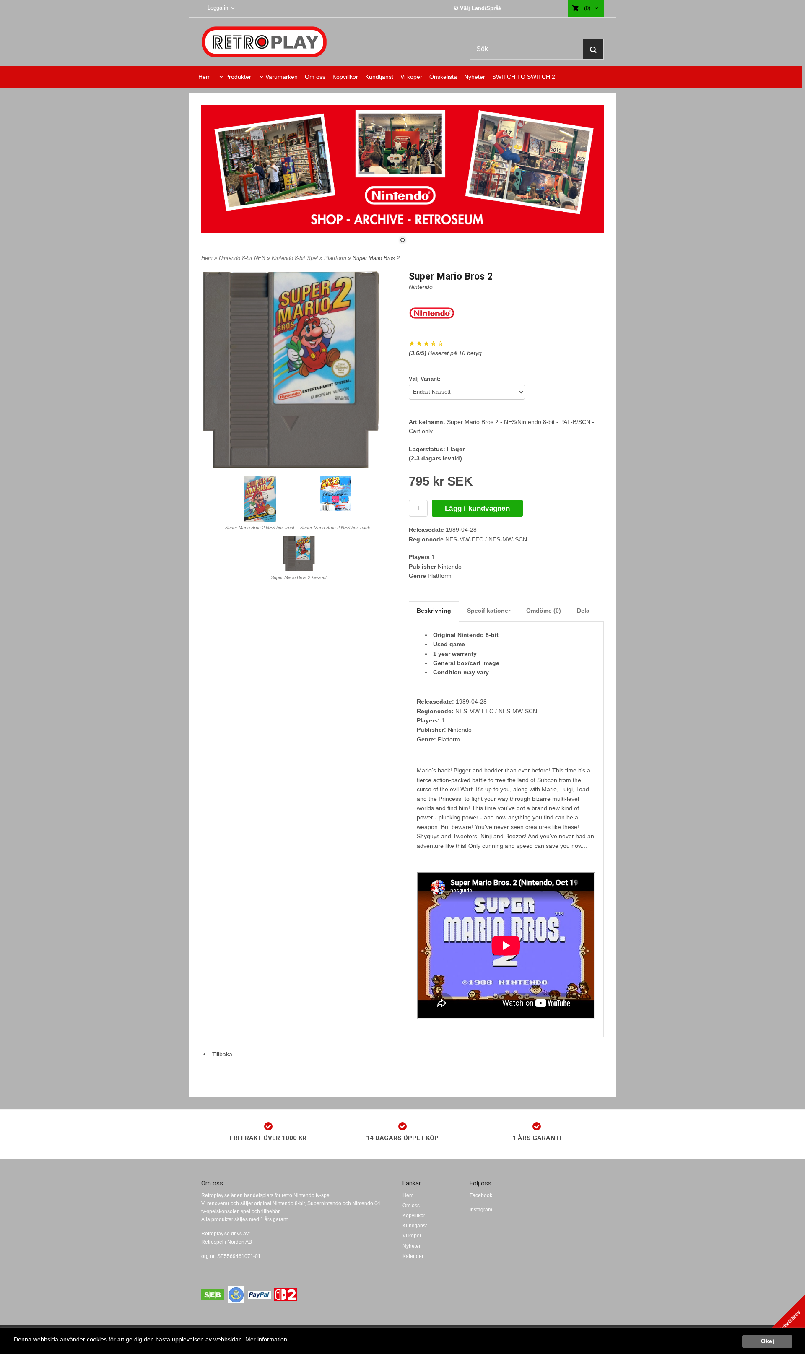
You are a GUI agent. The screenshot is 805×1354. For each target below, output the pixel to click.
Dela (583, 610)
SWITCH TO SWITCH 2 (523, 76)
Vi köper (411, 76)
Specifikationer (488, 610)
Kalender (412, 1256)
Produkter (238, 76)
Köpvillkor (345, 76)
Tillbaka (219, 1054)
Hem (204, 76)
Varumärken (281, 76)
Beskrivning (434, 610)
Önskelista (443, 76)
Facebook (481, 1195)
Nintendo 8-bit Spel (295, 258)
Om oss (315, 76)
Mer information (266, 1339)
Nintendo (421, 286)
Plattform (336, 258)
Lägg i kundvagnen (477, 508)
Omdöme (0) (543, 610)
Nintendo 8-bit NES (243, 258)
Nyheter (474, 76)
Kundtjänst (379, 76)
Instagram (481, 1210)
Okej (767, 1341)
